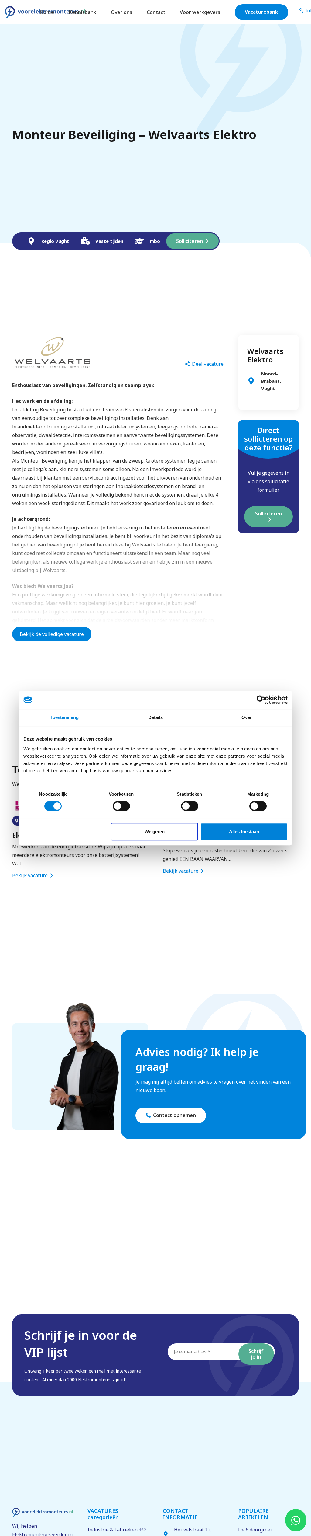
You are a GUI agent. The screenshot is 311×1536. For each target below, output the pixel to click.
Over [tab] (246, 717)
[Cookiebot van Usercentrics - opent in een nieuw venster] (261, 699)
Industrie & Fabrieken (116, 1529)
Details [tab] (155, 717)
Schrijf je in (256, 1354)
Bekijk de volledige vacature (52, 634)
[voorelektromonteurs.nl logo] (42, 1512)
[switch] (121, 806)
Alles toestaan (244, 831)
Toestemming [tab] (64, 717)
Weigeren (155, 831)
